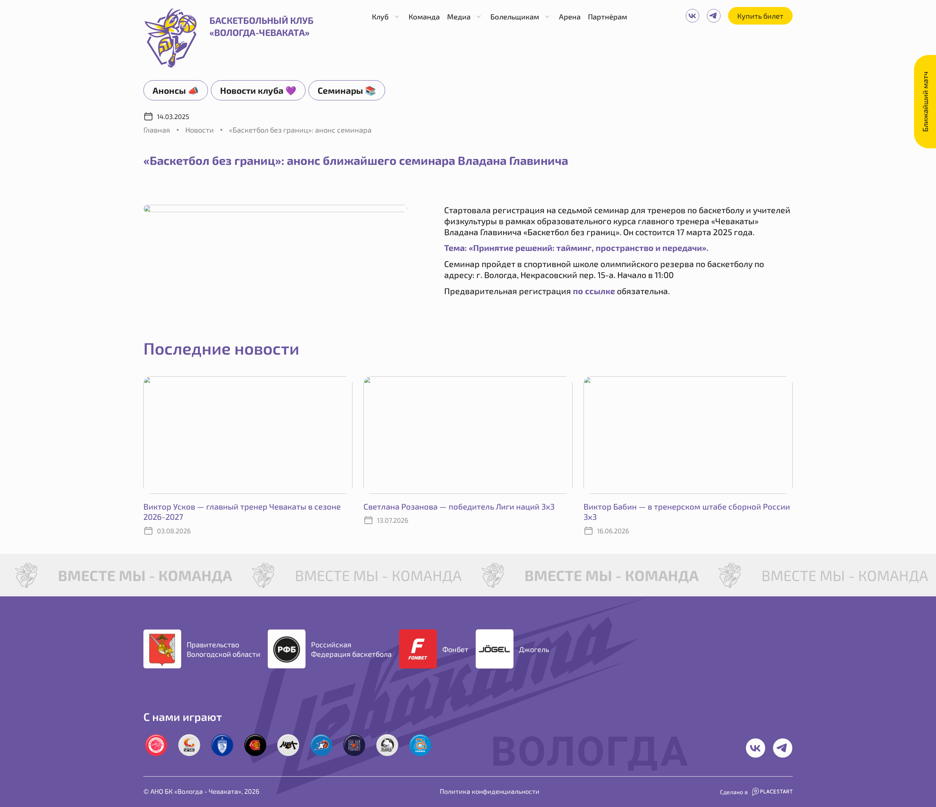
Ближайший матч (925, 101)
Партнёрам (607, 16)
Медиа (459, 16)
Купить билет (760, 15)
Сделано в (734, 791)
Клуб (380, 16)
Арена (570, 16)
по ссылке (594, 291)
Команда (424, 16)
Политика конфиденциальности (490, 791)
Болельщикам (514, 16)
